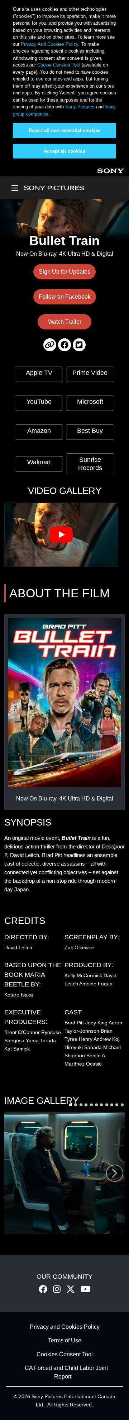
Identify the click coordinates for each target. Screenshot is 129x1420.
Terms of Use (64, 1341)
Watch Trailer (64, 322)
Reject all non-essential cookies (64, 130)
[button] (70, 1104)
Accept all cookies (64, 151)
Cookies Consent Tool (65, 1354)
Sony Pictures (80, 106)
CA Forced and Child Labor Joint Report (66, 1372)
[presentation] (115, 1173)
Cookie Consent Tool (58, 65)
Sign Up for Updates (64, 272)
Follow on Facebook (65, 297)
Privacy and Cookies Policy (65, 1327)
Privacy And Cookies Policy (49, 44)
